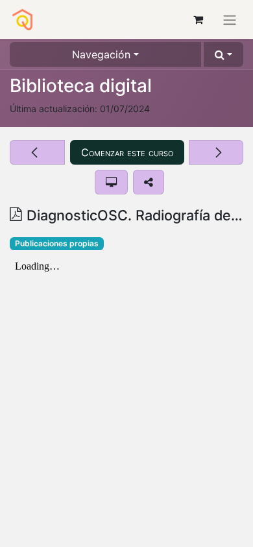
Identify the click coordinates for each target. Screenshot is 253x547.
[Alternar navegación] (229, 19)
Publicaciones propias (57, 243)
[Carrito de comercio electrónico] (198, 19)
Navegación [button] (101, 54)
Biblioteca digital (81, 86)
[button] (223, 54)
